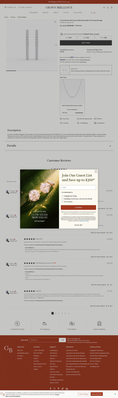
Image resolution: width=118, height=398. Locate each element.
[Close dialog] (96, 171)
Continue (78, 207)
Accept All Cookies (97, 394)
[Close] (115, 394)
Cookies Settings (83, 394)
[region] (59, 394)
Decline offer (78, 224)
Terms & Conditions (14, 396)
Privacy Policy (82, 220)
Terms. (87, 220)
